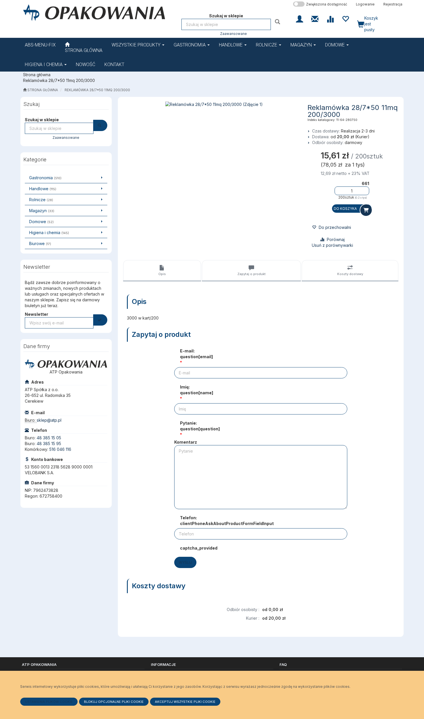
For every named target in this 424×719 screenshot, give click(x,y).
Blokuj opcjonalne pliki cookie (114, 702)
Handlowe (231, 45)
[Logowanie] (299, 18)
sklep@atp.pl (49, 420)
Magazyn (301, 45)
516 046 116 (60, 449)
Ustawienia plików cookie (49, 702)
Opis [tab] (162, 274)
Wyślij (185, 562)
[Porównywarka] (330, 18)
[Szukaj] (278, 21)
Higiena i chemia (44, 64)
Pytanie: (200, 426)
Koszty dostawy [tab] (350, 274)
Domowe (335, 45)
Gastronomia (190, 45)
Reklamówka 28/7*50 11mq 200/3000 (97, 90)
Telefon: (227, 520)
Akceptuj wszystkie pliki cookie (185, 702)
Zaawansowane (233, 34)
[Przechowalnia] (345, 18)
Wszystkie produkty (137, 45)
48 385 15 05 (49, 437)
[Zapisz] (100, 320)
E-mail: (196, 353)
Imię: (196, 389)
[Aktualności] (314, 18)
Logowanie (365, 4)
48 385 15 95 (49, 443)
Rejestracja (392, 4)
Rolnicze (267, 45)
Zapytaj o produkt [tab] (251, 274)
